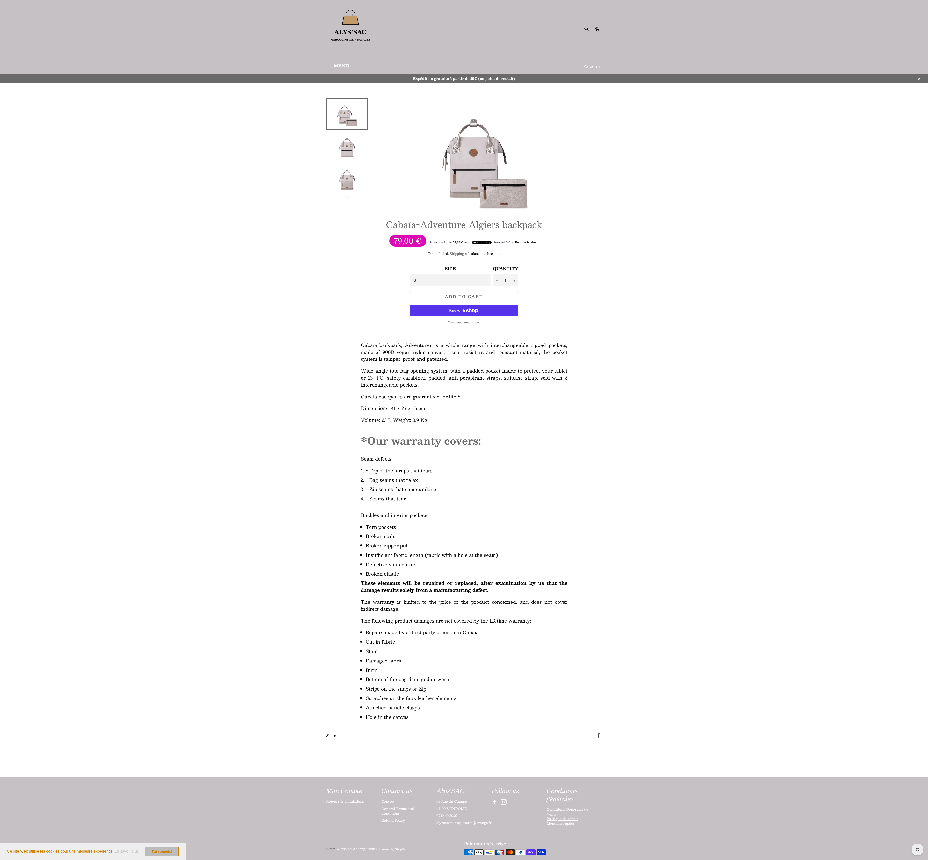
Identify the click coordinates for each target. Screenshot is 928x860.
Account (592, 66)
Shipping (457, 253)
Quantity (505, 268)
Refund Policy (393, 820)
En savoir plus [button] (126, 851)
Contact (387, 801)
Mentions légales (561, 823)
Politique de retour (562, 819)
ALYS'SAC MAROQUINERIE (357, 849)
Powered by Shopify (392, 849)
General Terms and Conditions (397, 811)
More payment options (464, 322)
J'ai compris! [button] (161, 851)
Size (450, 268)
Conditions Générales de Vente (567, 811)
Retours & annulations (345, 801)
